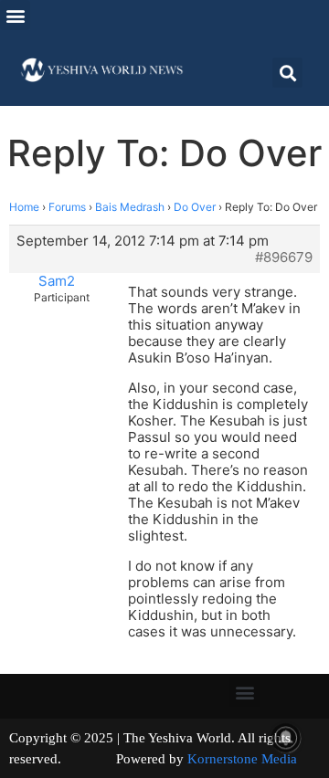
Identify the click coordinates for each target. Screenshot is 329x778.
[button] (15, 15)
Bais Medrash (129, 207)
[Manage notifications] (286, 737)
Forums (67, 207)
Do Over (195, 207)
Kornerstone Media (242, 759)
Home (24, 207)
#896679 (284, 257)
